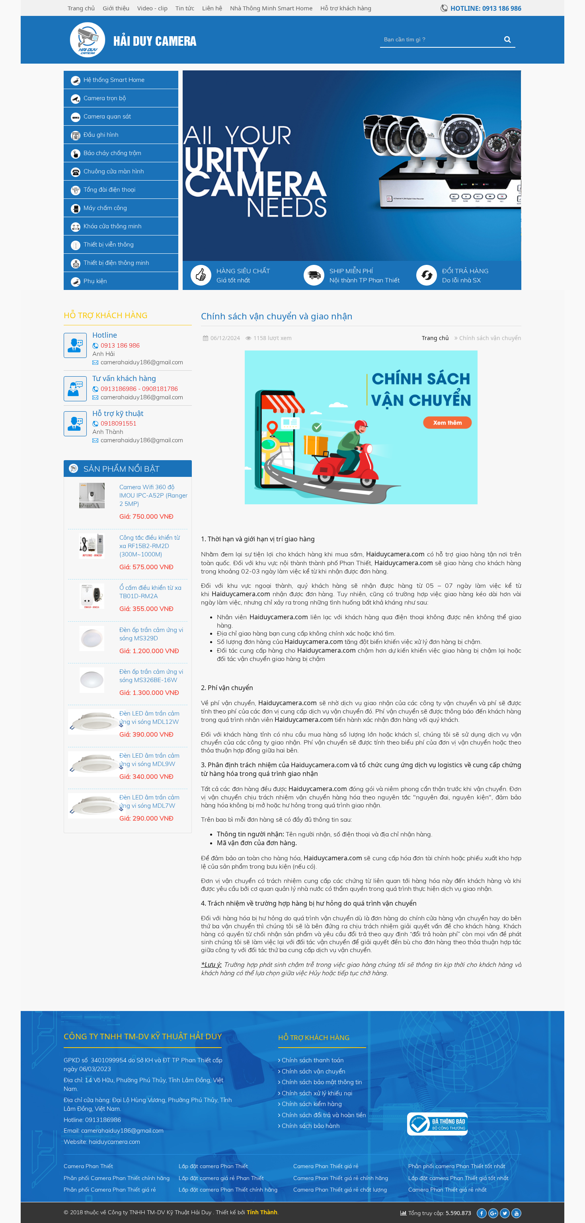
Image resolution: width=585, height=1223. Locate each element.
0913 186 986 (120, 345)
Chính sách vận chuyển (313, 1071)
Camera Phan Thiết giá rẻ (326, 1166)
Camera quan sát (107, 116)
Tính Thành (262, 1212)
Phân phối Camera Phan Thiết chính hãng (117, 1178)
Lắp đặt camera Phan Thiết (213, 1166)
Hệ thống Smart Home (114, 80)
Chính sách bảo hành (311, 1126)
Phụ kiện (95, 281)
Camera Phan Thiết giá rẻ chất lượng (340, 1189)
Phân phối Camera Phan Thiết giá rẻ (110, 1189)
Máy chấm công (105, 208)
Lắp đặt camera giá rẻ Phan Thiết (221, 1178)
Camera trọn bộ (105, 98)
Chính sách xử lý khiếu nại (317, 1093)
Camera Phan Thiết (88, 1166)
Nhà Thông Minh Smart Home (271, 8)
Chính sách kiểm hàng (312, 1104)
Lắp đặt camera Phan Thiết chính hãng (228, 1189)
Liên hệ (212, 8)
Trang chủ (81, 8)
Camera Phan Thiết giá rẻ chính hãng (340, 1178)
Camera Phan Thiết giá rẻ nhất (447, 1189)
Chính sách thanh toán (313, 1060)
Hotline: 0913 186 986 (485, 8)
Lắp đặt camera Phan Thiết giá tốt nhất (458, 1178)
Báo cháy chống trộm (112, 153)
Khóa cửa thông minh (113, 226)
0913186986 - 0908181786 (139, 389)
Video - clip (152, 8)
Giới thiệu (116, 8)
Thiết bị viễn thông (109, 244)
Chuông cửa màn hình (114, 171)
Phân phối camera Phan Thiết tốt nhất (456, 1166)
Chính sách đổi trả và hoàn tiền (324, 1115)
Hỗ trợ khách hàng (345, 8)
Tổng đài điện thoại (109, 189)
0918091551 (118, 423)
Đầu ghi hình (101, 134)
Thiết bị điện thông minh (116, 262)
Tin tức (185, 8)
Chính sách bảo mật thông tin (322, 1082)
